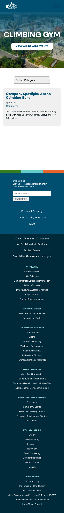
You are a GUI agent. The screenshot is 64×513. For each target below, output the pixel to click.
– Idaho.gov (32, 256)
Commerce (12, 106)
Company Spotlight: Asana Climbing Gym (28, 95)
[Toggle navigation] (57, 6)
